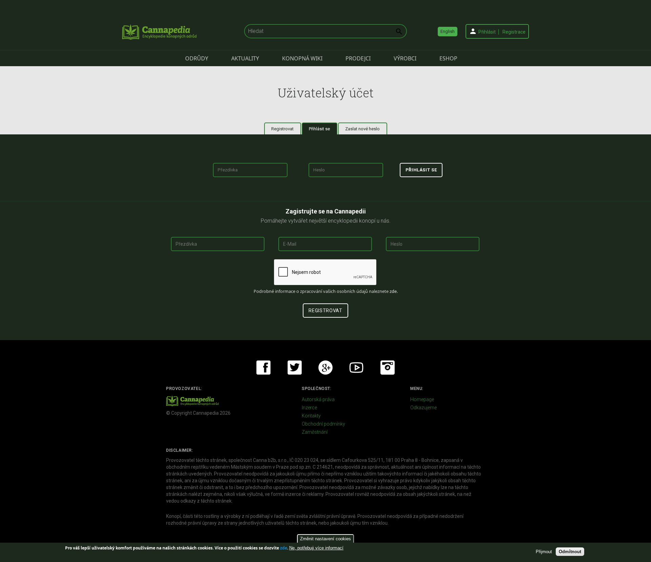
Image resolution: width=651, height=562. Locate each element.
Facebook (263, 367)
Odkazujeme (423, 407)
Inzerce (309, 407)
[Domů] (159, 32)
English (447, 31)
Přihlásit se (323, 128)
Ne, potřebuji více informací (316, 547)
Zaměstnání (315, 432)
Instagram (387, 367)
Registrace (514, 32)
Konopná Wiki (302, 58)
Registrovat (282, 128)
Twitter (294, 367)
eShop (448, 58)
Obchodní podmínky (323, 424)
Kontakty (311, 415)
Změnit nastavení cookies (325, 538)
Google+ (325, 367)
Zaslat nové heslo (362, 128)
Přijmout (544, 551)
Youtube (356, 367)
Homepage (422, 399)
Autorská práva (318, 399)
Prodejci (358, 58)
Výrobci (405, 58)
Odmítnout (570, 551)
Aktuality (245, 58)
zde (283, 548)
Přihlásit (487, 32)
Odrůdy (196, 58)
